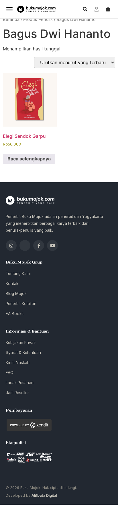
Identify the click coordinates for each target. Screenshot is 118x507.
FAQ (9, 372)
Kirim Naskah (18, 362)
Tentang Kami (18, 273)
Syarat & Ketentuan (23, 352)
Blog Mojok (16, 293)
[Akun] (96, 9)
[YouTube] (52, 245)
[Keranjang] (108, 9)
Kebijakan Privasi (21, 342)
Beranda (11, 19)
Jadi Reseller (17, 392)
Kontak (12, 283)
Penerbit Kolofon (21, 303)
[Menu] (9, 9)
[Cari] (85, 9)
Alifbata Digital (44, 495)
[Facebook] (38, 245)
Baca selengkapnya (29, 159)
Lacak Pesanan (20, 382)
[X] (24, 245)
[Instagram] (11, 245)
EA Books (14, 313)
